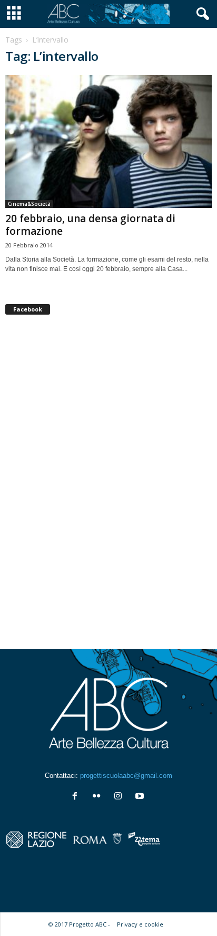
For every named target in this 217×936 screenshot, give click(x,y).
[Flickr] (99, 797)
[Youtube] (141, 797)
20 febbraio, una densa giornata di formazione (90, 225)
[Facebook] (77, 797)
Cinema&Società (29, 203)
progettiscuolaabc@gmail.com (126, 775)
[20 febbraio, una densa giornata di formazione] (108, 141)
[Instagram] (120, 797)
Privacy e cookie (140, 924)
